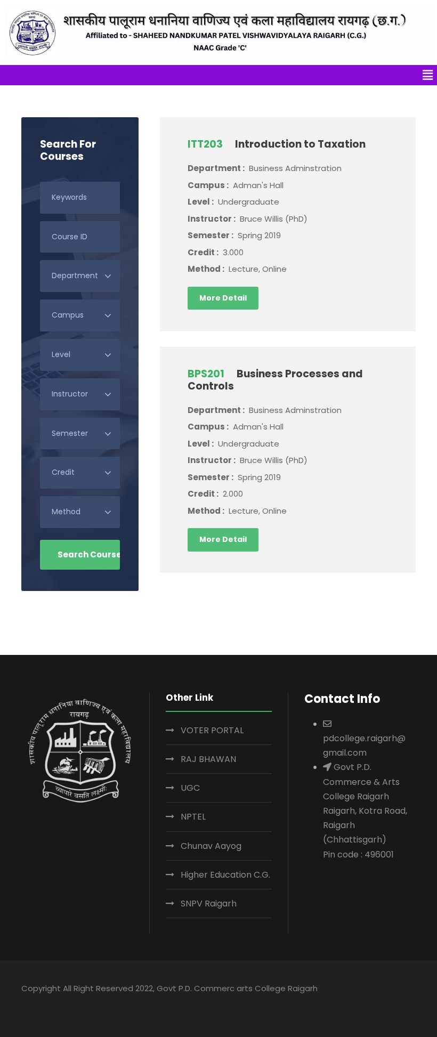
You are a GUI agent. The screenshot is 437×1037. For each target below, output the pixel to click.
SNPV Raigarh (209, 903)
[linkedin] (348, 1003)
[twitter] (390, 1003)
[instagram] (411, 1003)
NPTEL (193, 817)
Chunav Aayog (211, 846)
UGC (190, 788)
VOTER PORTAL (212, 730)
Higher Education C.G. (225, 875)
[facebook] (327, 1003)
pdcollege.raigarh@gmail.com (364, 745)
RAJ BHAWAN (208, 759)
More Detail (223, 298)
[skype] (369, 1003)
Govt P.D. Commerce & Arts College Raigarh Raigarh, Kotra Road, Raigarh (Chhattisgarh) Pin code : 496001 (365, 810)
